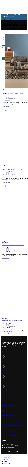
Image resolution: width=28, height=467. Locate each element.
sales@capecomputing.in (9, 447)
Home (9, 27)
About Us (5, 371)
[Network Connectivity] (4, 401)
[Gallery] (4, 376)
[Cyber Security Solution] (4, 431)
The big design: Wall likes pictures (12, 320)
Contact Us (5, 391)
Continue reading (6, 106)
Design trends (5, 242)
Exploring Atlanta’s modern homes (13, 93)
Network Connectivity (8, 405)
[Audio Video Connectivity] (4, 411)
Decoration (4, 91)
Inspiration (4, 166)
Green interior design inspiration (12, 169)
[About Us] (4, 366)
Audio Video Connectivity (10, 415)
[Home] (4, 356)
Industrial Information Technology (12, 425)
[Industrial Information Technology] (4, 421)
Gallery (4, 381)
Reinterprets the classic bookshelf (13, 245)
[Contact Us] (4, 386)
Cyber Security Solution (9, 435)
